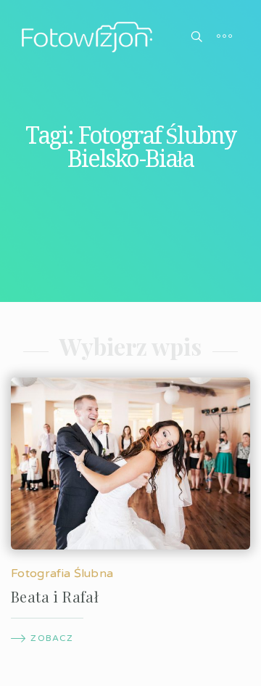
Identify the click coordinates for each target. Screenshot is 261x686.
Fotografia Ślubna (62, 573)
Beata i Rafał (55, 596)
